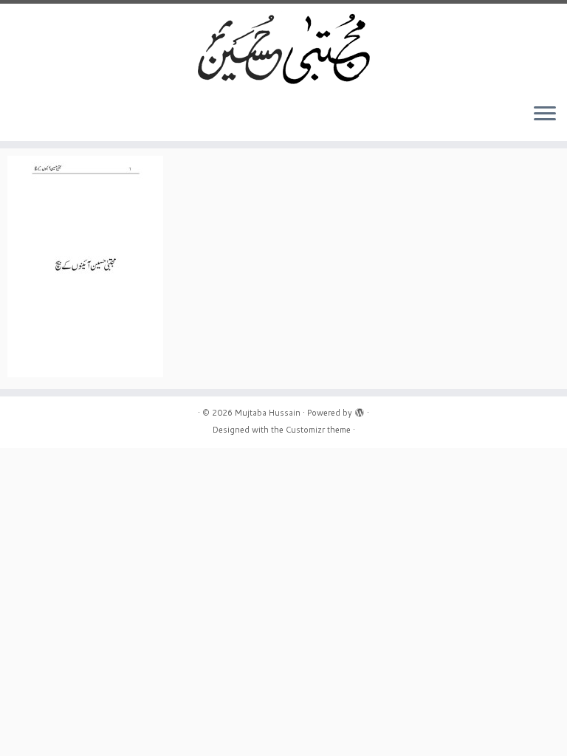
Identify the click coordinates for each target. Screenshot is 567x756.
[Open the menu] (545, 114)
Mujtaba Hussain (267, 413)
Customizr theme (318, 430)
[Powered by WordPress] (359, 410)
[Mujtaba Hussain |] (283, 47)
